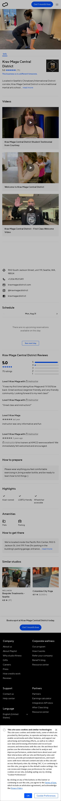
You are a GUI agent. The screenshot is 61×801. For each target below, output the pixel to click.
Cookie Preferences (46, 795)
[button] (56, 730)
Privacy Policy (17, 788)
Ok (28, 795)
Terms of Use (50, 782)
